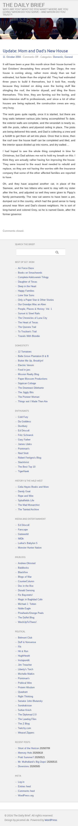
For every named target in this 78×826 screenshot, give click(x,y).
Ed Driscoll (23, 430)
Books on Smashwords (30, 272)
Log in (21, 782)
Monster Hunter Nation (30, 547)
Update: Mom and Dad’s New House (35, 51)
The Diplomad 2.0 (27, 714)
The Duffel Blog (26, 617)
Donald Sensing (26, 590)
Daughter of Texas (27, 281)
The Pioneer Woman (28, 397)
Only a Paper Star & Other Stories (36, 300)
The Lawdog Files (27, 719)
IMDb (21, 538)
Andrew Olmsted (26, 563)
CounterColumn (26, 581)
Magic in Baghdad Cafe (30, 599)
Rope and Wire (25, 496)
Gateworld (23, 534)
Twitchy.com (24, 728)
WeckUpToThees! (27, 622)
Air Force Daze (26, 268)
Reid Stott (23, 453)
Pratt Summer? (26, 757)
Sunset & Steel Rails (29, 313)
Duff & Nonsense (27, 642)
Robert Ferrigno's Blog (29, 457)
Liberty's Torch (25, 669)
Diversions (23, 766)
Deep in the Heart (27, 286)
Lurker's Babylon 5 (27, 543)
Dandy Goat (24, 491)
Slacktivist (23, 462)
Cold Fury (23, 417)
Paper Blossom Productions (32, 378)
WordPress (51, 820)
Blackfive (23, 572)
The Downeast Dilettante (31, 387)
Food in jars (24, 369)
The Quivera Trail (27, 327)
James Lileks (25, 444)
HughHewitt (24, 655)
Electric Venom (26, 365)
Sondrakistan (25, 705)
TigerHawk (23, 471)
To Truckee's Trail (27, 331)
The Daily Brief (24, 5)
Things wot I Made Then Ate (33, 401)
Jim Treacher (25, 664)
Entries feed (24, 786)
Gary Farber (24, 439)
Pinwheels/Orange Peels (31, 613)
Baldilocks (23, 567)
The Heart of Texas (28, 322)
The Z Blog (24, 723)
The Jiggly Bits (26, 392)
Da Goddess (24, 421)
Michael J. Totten (27, 604)
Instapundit (24, 660)
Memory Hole (25, 752)
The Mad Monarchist (29, 505)
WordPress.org (26, 795)
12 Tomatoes (25, 351)
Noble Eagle (24, 608)
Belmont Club (25, 637)
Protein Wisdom (26, 687)
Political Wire (25, 683)
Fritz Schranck (25, 435)
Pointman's (24, 448)
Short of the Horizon (28, 748)
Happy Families (26, 290)
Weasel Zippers (26, 732)
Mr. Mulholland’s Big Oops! (32, 761)
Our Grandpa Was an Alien (32, 304)
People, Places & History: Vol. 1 (35, 309)
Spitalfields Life (26, 500)
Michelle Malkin (26, 673)
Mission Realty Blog (28, 374)
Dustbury (22, 426)
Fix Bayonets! (25, 595)
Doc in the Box (26, 586)
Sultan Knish (24, 710)
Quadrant (23, 692)
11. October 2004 (12, 57)
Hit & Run (23, 651)
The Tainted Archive (28, 509)
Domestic (58, 57)
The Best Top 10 (26, 466)
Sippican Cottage (27, 383)
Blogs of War (25, 576)
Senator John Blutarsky (30, 701)
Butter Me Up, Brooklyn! (30, 360)
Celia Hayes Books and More (33, 486)
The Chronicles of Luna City (32, 318)
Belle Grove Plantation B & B (33, 356)
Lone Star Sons (26, 295)
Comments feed (26, 791)
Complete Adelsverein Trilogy (33, 277)
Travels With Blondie (29, 336)
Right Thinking (25, 696)
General (69, 57)
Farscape (23, 529)
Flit (19, 646)
